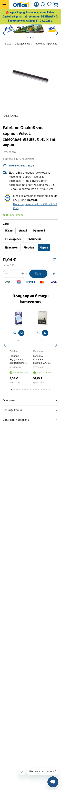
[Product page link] (18, 318)
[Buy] (21, 333)
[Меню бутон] (4, 4)
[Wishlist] (49, 4)
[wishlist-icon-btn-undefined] (15, 333)
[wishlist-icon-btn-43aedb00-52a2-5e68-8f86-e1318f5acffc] (54, 260)
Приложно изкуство (45, 43)
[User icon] (36, 4)
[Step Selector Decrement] (7, 274)
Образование (22, 43)
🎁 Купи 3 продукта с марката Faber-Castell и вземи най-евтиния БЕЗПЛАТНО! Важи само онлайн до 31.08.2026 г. (30, 16)
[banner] (30, 28)
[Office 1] (21, 4)
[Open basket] (55, 4)
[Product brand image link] (10, 116)
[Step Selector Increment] (23, 274)
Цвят (6, 224)
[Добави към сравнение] (54, 274)
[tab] (30, 400)
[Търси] (42, 4)
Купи (38, 273)
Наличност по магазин (22, 165)
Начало (7, 43)
